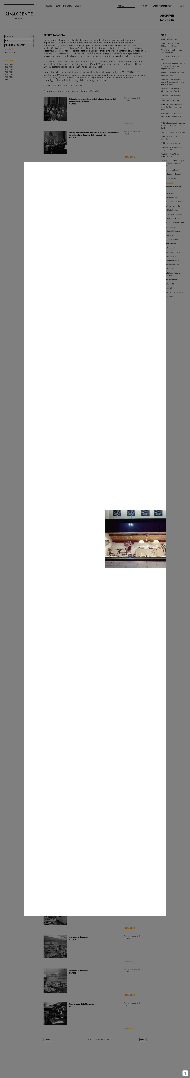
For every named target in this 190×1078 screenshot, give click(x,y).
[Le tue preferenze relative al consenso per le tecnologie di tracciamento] (185, 1073)
